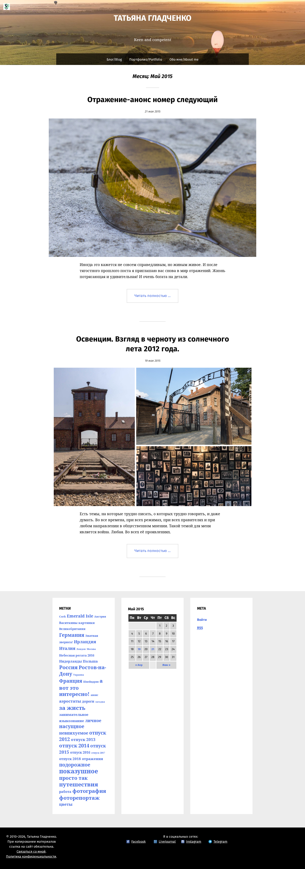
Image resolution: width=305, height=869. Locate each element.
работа (65, 791)
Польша (90, 661)
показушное (78, 771)
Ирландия (85, 641)
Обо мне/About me (184, 59)
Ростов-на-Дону (82, 670)
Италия (67, 648)
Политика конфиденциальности (31, 856)
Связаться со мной (31, 851)
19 (139, 649)
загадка (100, 701)
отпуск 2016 (80, 752)
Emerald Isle (80, 616)
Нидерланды (70, 661)
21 (152, 649)
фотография (89, 790)
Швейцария (91, 681)
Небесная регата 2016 (76, 655)
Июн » (166, 665)
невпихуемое (73, 733)
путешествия (78, 784)
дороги (88, 701)
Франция (70, 680)
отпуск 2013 (83, 739)
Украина (78, 674)
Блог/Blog (114, 59)
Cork (62, 616)
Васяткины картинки (77, 623)
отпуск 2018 (70, 758)
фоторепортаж (79, 797)
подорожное (74, 764)
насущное (71, 726)
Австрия (100, 616)
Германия (71, 635)
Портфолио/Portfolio (145, 59)
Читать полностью (156, 298)
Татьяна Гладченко (153, 18)
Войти (202, 619)
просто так (73, 777)
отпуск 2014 (74, 745)
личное (93, 720)
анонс (94, 695)
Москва (91, 649)
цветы (65, 804)
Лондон (81, 649)
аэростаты (70, 701)
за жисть (72, 708)
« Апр (139, 665)
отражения (92, 758)
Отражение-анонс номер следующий (152, 100)
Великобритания (72, 629)
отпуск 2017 (98, 752)
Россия (68, 667)
